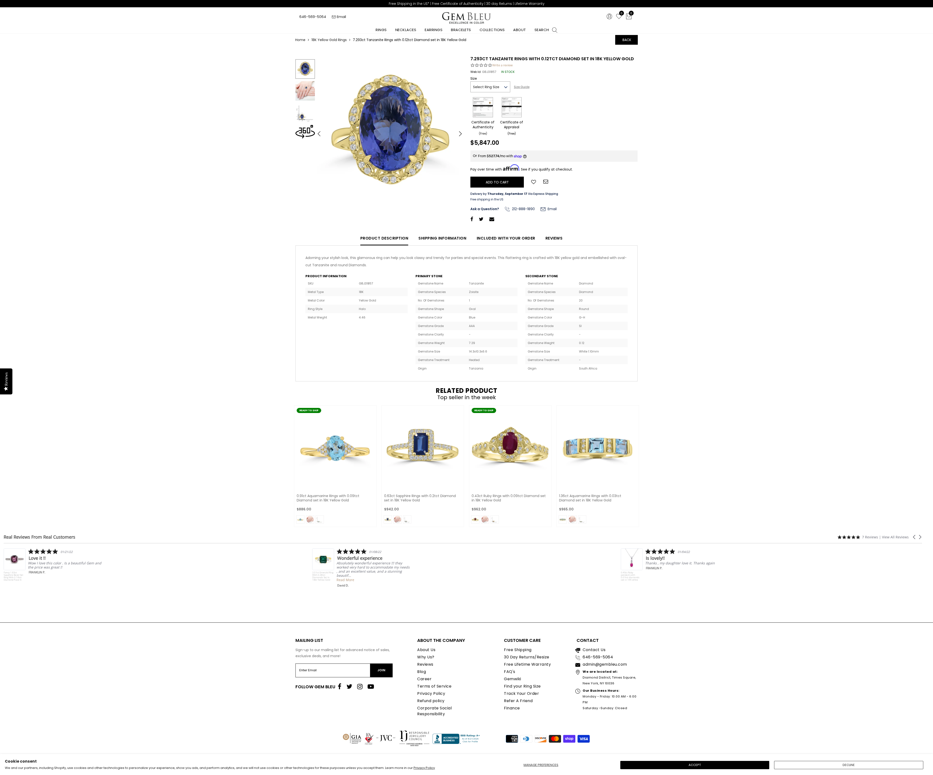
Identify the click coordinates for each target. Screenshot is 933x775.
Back (626, 39)
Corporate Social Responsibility (434, 711)
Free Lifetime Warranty (527, 664)
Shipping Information (442, 238)
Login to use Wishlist (533, 181)
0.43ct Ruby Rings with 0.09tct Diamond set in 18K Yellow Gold (509, 498)
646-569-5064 (312, 16)
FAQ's (509, 671)
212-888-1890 (523, 209)
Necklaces (405, 29)
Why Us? (425, 657)
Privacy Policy (424, 768)
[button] (914, 537)
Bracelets (461, 29)
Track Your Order (521, 693)
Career (424, 679)
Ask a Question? (484, 209)
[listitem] (53, 567)
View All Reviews (895, 537)
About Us (426, 650)
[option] (390, 132)
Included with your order (506, 238)
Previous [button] (317, 131)
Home (300, 39)
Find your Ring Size (522, 686)
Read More (37, 579)
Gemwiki (512, 679)
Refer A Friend (518, 701)
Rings (381, 29)
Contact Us (594, 650)
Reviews (554, 238)
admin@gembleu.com (605, 664)
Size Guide (521, 87)
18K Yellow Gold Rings (329, 39)
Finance (512, 708)
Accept (695, 765)
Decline (849, 765)
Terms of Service (434, 686)
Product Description (384, 238)
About (519, 29)
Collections (492, 29)
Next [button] (458, 131)
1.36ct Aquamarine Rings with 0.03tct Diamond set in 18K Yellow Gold (590, 498)
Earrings (433, 29)
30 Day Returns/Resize (526, 657)
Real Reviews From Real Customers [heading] (39, 537)
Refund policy (431, 701)
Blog (421, 671)
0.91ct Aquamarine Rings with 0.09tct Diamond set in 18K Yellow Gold (328, 498)
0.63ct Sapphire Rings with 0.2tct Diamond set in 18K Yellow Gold (420, 498)
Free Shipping (518, 650)
